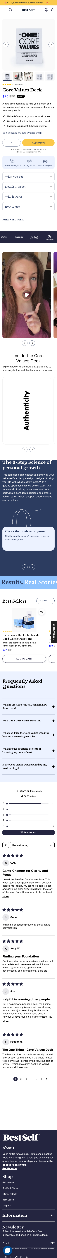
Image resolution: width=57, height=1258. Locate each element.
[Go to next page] (47, 1079)
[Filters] (5, 845)
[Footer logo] (21, 1137)
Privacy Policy (38, 1249)
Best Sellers (8, 1199)
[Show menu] (4, 9)
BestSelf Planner (10, 1188)
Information (14, 1215)
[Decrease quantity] (5, 142)
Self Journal (8, 1182)
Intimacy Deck (9, 1194)
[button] (8, 84)
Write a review (28, 832)
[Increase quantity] (18, 142)
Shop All (6, 1205)
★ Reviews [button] (54, 632)
